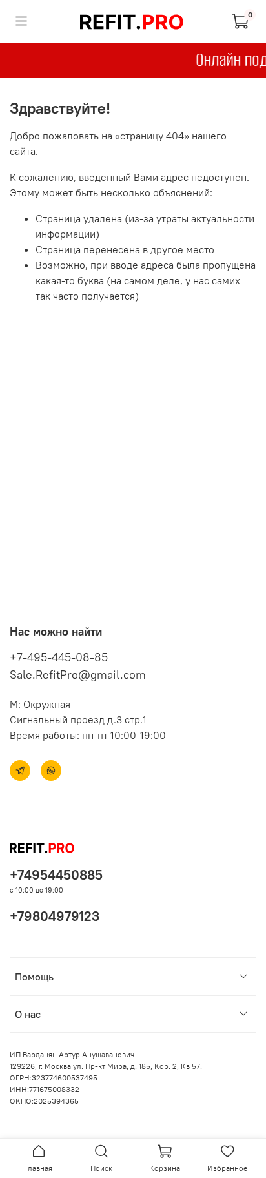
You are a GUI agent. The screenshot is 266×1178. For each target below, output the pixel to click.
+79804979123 (54, 916)
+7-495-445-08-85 (59, 657)
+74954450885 (56, 875)
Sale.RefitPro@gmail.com (78, 674)
